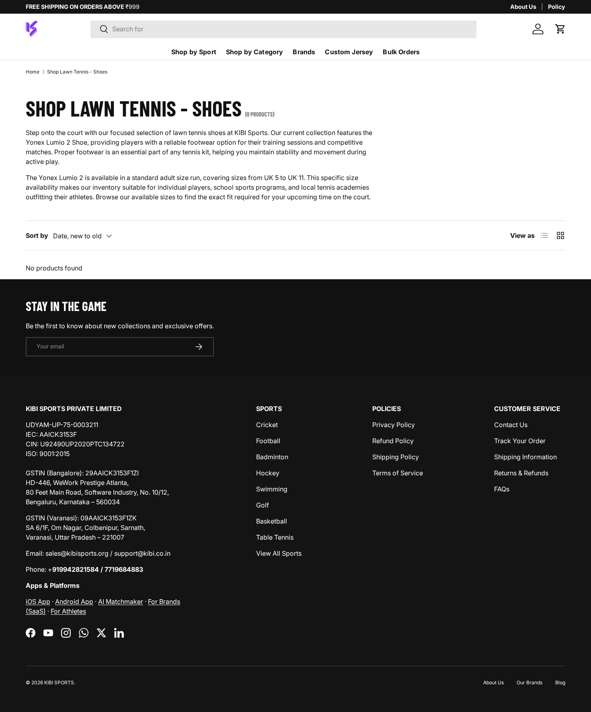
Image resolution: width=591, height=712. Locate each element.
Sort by (37, 235)
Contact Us (510, 425)
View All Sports (279, 553)
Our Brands (529, 682)
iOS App (38, 601)
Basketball (271, 521)
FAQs (501, 489)
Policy (556, 6)
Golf (262, 505)
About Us (523, 6)
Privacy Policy (393, 425)
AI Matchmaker (120, 601)
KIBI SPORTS (59, 682)
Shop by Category (254, 52)
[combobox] (283, 29)
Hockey (267, 473)
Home (32, 72)
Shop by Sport (193, 52)
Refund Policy (393, 441)
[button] (560, 29)
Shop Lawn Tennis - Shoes (77, 72)
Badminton (272, 457)
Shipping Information (525, 457)
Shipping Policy (395, 457)
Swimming (271, 489)
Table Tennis (274, 537)
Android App (74, 601)
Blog (560, 682)
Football (268, 441)
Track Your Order (520, 441)
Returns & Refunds (521, 473)
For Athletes (68, 611)
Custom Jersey (349, 52)
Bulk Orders (401, 52)
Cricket (267, 425)
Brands (304, 52)
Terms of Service (397, 473)
